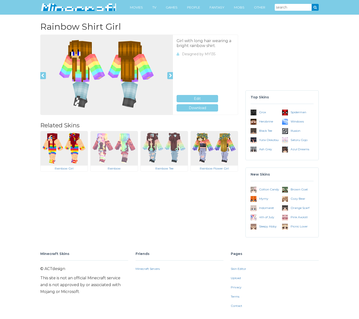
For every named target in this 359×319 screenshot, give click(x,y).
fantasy (217, 7)
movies (136, 7)
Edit (197, 98)
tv (154, 7)
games (172, 7)
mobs (239, 7)
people (193, 7)
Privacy (236, 287)
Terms (235, 296)
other (259, 7)
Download (197, 108)
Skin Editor (238, 269)
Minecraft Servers (148, 269)
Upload (236, 278)
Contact (236, 306)
